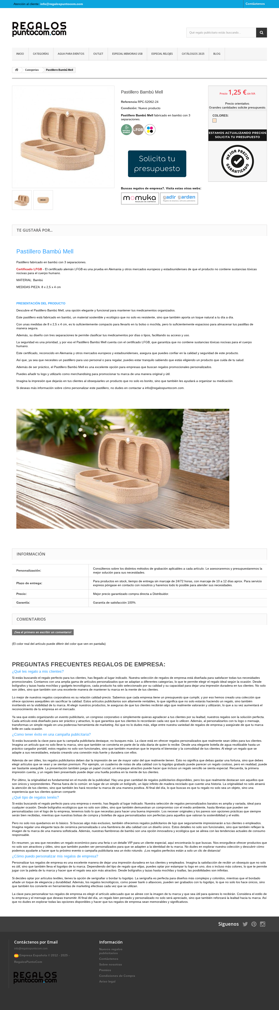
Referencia (129, 102)
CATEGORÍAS (41, 54)
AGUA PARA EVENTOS (71, 54)
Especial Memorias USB (127, 54)
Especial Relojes (162, 54)
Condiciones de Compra (117, 976)
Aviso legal (107, 981)
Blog (216, 54)
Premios (105, 970)
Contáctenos (255, 3)
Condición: (129, 108)
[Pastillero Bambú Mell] (21, 200)
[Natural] (214, 120)
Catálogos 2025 (193, 54)
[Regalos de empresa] (52, 30)
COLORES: (221, 115)
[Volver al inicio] (16, 70)
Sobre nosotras (110, 964)
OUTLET (98, 54)
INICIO (20, 54)
